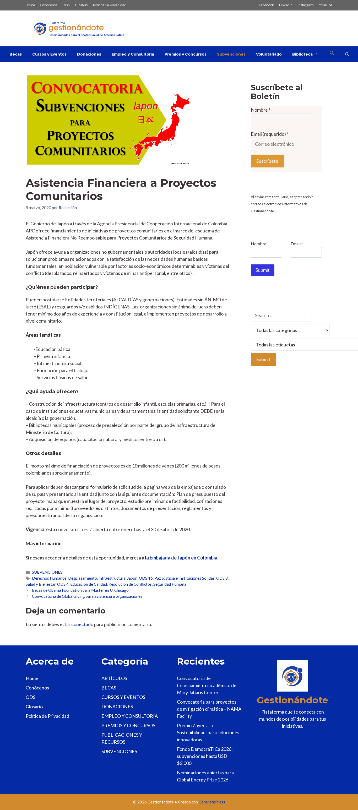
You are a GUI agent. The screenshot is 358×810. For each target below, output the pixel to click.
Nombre (260, 110)
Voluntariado (269, 54)
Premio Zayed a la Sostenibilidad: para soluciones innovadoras (208, 732)
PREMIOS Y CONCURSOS (128, 725)
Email (297, 243)
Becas (15, 54)
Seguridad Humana (169, 584)
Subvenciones (231, 54)
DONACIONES (117, 706)
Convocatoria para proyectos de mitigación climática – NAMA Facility (209, 709)
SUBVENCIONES (47, 572)
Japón (132, 578)
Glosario (81, 5)
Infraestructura (112, 578)
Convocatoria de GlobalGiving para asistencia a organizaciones (87, 596)
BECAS (108, 688)
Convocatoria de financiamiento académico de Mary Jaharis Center (206, 685)
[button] (332, 54)
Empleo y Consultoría (133, 54)
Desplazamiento (82, 578)
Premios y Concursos (186, 54)
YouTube (325, 5)
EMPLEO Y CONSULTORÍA (129, 716)
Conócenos (48, 5)
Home (30, 5)
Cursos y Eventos (49, 54)
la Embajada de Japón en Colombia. (181, 558)
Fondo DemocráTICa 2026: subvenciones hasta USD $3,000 (205, 756)
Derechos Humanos (49, 578)
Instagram (306, 5)
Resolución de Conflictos (130, 584)
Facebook (266, 5)
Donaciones (89, 54)
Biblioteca (302, 54)
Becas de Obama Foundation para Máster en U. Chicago (80, 590)
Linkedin (285, 5)
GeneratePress (212, 802)
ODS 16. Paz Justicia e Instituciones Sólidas (177, 578)
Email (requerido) (270, 134)
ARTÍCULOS (114, 678)
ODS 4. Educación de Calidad (82, 584)
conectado (82, 624)
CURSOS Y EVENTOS (123, 697)
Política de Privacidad (109, 5)
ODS (66, 5)
